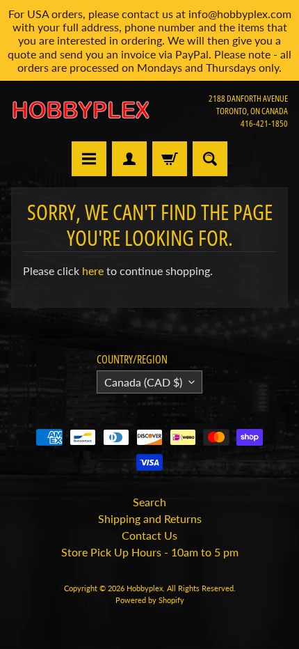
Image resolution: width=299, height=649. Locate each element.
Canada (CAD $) (143, 382)
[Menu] (89, 158)
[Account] (129, 158)
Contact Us (149, 535)
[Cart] (169, 158)
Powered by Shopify (149, 599)
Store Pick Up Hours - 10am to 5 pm (150, 551)
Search (149, 501)
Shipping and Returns (150, 518)
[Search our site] (210, 158)
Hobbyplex (145, 588)
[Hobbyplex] (80, 110)
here (93, 270)
